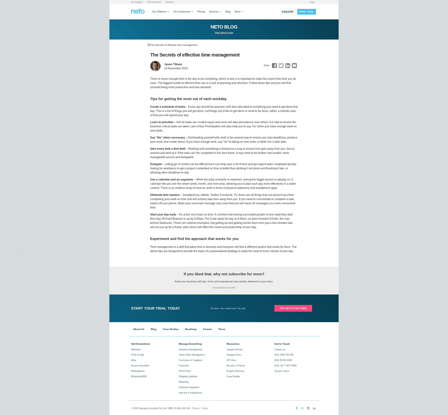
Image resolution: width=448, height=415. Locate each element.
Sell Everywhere (140, 343)
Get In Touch (282, 343)
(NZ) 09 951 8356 (283, 360)
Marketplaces (138, 371)
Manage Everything (190, 343)
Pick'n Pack (185, 371)
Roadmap (191, 329)
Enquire (288, 11)
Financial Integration (189, 387)
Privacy (196, 408)
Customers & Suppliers (190, 360)
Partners (170, 2)
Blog (228, 11)
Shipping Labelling (188, 376)
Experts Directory (235, 371)
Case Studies (171, 329)
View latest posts (224, 32)
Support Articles (235, 349)
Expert (154, 2)
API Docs (231, 360)
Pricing (201, 11)
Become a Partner (236, 365)
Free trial (306, 11)
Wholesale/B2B (139, 376)
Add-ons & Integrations (190, 392)
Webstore (136, 349)
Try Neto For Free (293, 308)
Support (136, 2)
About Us (138, 329)
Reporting (183, 382)
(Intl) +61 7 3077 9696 (285, 365)
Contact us (279, 349)
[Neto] (138, 11)
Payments (184, 365)
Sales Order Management (192, 354)
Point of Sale (137, 354)
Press (222, 329)
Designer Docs (234, 354)
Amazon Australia (140, 365)
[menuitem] (274, 65)
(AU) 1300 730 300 (283, 354)
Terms (205, 408)
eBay (133, 360)
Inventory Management (190, 349)
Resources (233, 343)
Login (312, 2)
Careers (207, 329)
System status (281, 371)
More (237, 11)
